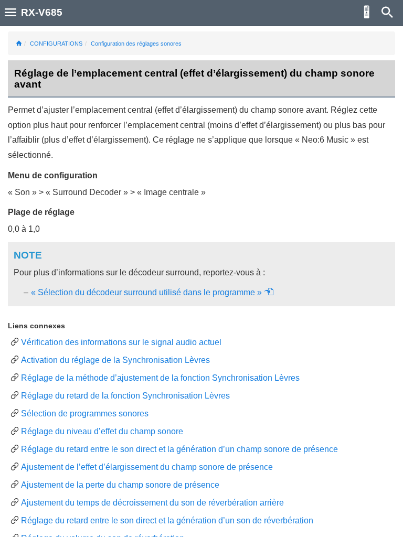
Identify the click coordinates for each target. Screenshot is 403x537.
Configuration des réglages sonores (136, 43)
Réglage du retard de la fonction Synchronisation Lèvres (125, 395)
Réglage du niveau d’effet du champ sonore (102, 431)
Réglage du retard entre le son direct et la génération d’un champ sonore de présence (179, 449)
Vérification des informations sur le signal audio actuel (121, 342)
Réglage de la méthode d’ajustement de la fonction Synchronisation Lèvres (160, 377)
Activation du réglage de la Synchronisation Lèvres (115, 360)
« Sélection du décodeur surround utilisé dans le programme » (147, 292)
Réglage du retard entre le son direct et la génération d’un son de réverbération (167, 520)
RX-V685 (41, 12)
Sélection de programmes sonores (85, 413)
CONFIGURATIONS (56, 43)
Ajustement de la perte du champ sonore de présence (120, 484)
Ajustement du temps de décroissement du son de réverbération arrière (152, 502)
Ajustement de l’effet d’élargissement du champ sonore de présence (147, 467)
